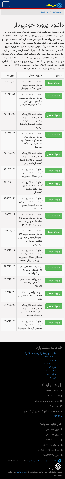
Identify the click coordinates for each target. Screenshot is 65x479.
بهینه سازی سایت (34, 460)
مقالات (53, 360)
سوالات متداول (49, 357)
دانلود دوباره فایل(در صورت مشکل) (40, 353)
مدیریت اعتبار (50, 364)
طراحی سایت (49, 460)
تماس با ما (51, 371)
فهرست (52, 378)
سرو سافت (21, 472)
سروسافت (57, 12)
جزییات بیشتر (54, 83)
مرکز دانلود (51, 374)
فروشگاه (44, 12)
